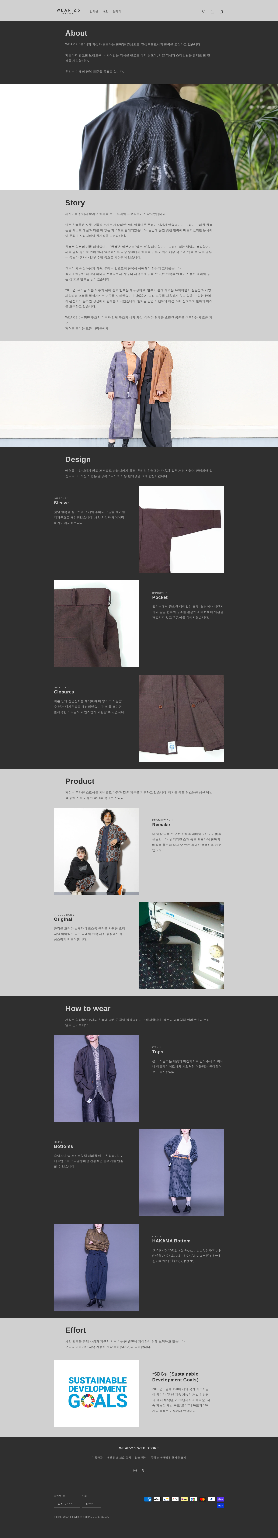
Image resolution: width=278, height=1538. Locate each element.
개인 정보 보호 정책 (118, 1457)
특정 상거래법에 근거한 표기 (168, 1457)
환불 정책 (141, 1457)
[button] (204, 11)
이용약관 (97, 1457)
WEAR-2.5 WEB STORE (75, 1517)
